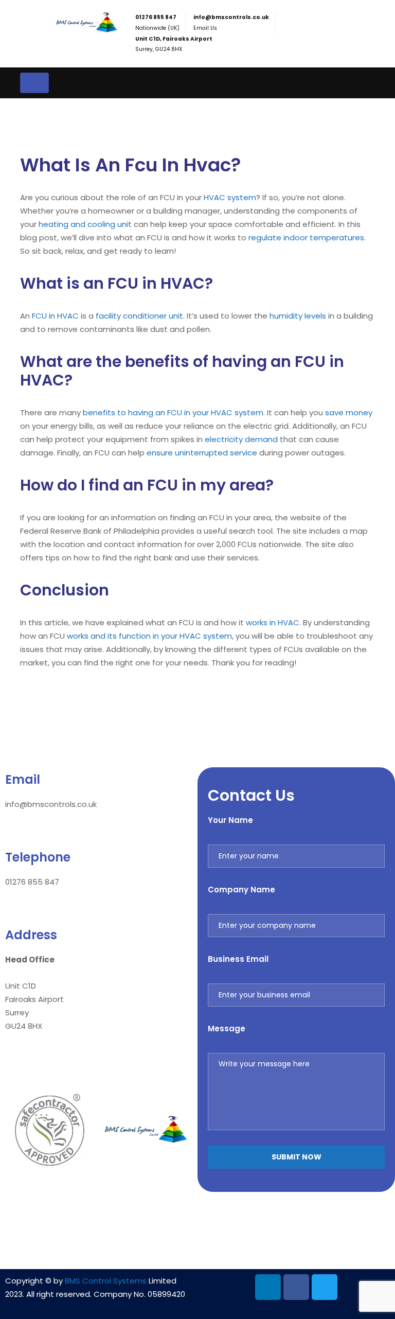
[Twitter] (324, 1287)
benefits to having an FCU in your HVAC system (173, 412)
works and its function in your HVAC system (149, 635)
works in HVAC (272, 622)
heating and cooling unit (85, 224)
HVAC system (230, 197)
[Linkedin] (268, 1287)
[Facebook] (296, 1287)
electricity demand (241, 439)
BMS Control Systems (106, 1280)
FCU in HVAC (55, 315)
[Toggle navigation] (34, 83)
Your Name (230, 820)
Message (226, 1028)
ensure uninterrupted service (202, 452)
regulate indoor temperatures (306, 237)
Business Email (238, 959)
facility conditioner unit (139, 315)
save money (348, 412)
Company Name (241, 889)
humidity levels (298, 315)
